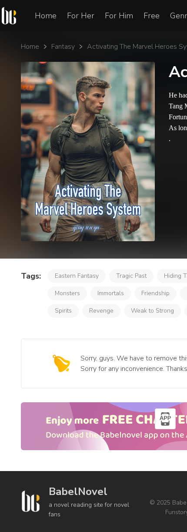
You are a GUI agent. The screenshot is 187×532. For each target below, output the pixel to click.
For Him (119, 15)
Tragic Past (131, 276)
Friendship (155, 293)
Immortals (110, 293)
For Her (80, 15)
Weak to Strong (152, 310)
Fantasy (63, 46)
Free (152, 15)
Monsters (67, 293)
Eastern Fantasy (77, 276)
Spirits (63, 310)
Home (46, 15)
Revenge (101, 310)
